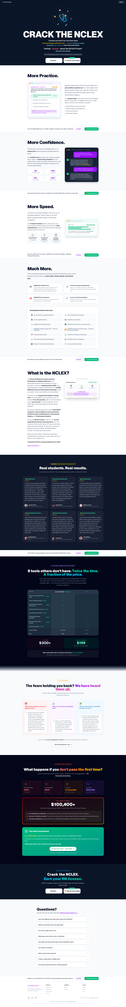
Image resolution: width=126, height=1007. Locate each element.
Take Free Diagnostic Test (62, 744)
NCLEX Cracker (7, 2)
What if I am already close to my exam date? (63, 925)
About (65, 987)
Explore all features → (33, 445)
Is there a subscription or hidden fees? (63, 959)
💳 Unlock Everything (72, 59)
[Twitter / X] (32, 997)
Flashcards (48, 989)
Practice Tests (49, 987)
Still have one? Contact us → (69, 913)
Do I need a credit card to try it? (63, 930)
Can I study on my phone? (63, 948)
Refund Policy (72, 1001)
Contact (66, 989)
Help (84, 991)
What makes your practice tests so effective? (63, 936)
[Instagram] (28, 997)
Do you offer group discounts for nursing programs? (63, 965)
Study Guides (49, 991)
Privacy (84, 987)
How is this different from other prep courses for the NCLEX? (63, 919)
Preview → (54, 60)
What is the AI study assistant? (63, 953)
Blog (60, 1001)
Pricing (47, 993)
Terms (84, 989)
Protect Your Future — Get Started (62, 849)
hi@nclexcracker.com (94, 997)
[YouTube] (35, 997)
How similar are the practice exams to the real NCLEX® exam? (63, 942)
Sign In (121, 2)
